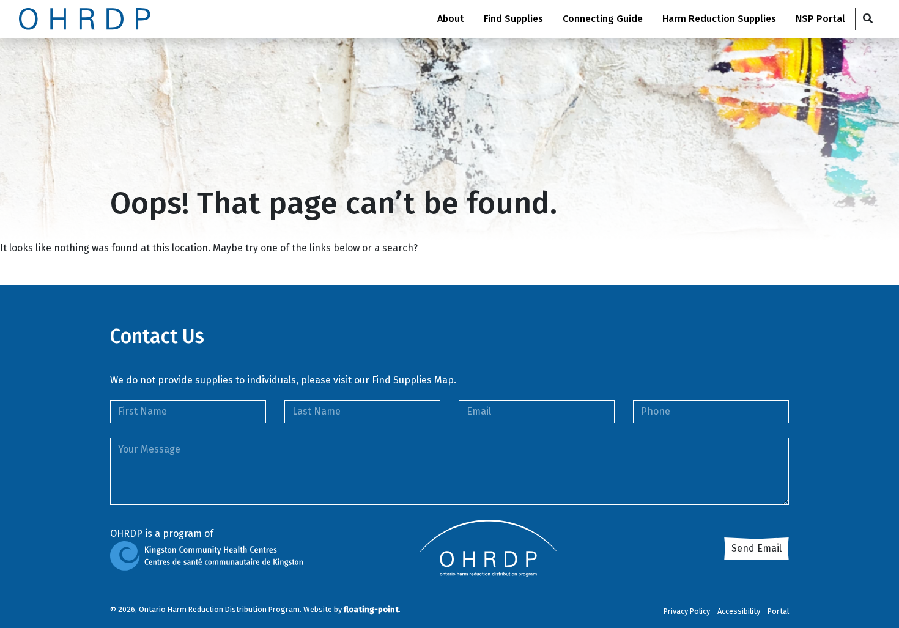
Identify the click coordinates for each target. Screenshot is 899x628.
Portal (778, 611)
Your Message (149, 449)
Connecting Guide (603, 18)
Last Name (316, 411)
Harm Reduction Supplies (719, 18)
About (450, 18)
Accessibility (738, 611)
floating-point (371, 609)
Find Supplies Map (413, 380)
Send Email (756, 548)
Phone (655, 411)
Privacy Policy (687, 611)
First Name (142, 411)
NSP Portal (820, 18)
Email (479, 411)
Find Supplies (513, 18)
